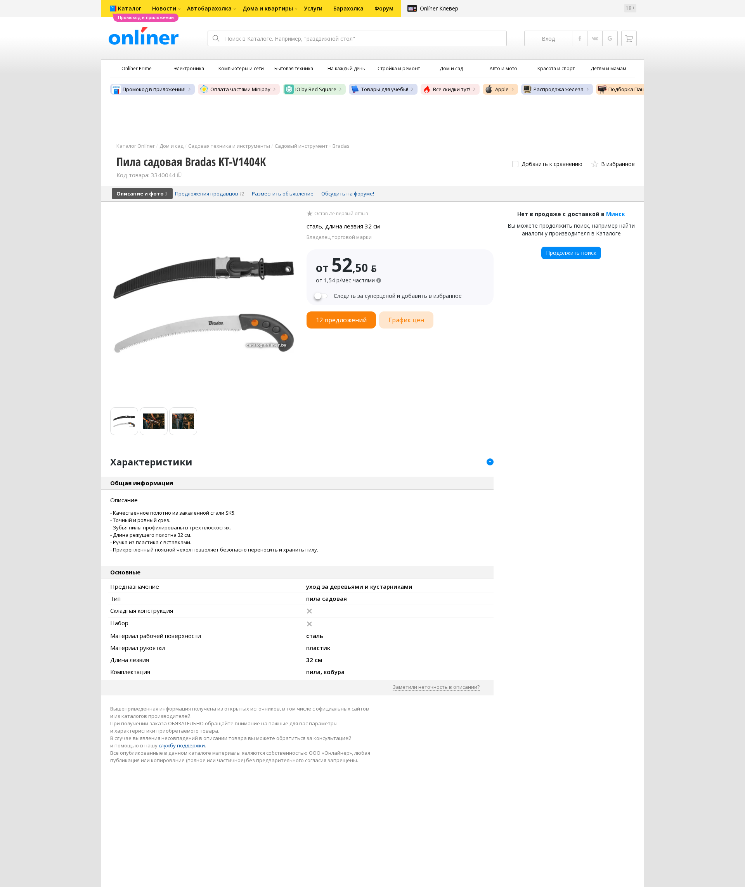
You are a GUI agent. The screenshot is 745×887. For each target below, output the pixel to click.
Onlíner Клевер (439, 8)
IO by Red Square (315, 89)
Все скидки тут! (451, 89)
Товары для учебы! (384, 89)
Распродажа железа (559, 89)
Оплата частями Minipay (240, 89)
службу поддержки (182, 745)
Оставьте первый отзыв (341, 213)
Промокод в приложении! (154, 89)
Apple (502, 89)
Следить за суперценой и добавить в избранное (398, 296)
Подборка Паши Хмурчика (641, 89)
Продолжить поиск (571, 252)
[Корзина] (629, 38)
